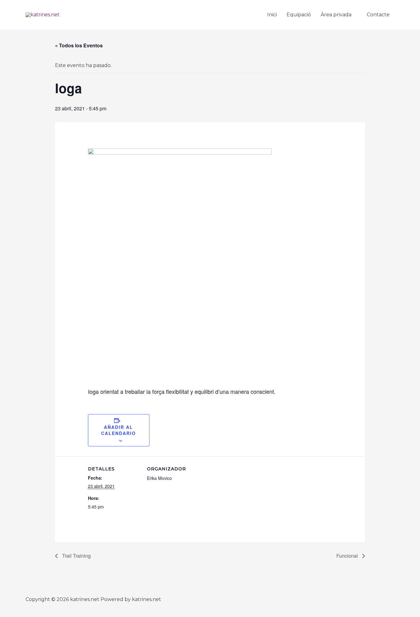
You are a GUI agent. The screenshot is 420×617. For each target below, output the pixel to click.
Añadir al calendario (118, 430)
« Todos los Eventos (79, 45)
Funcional (347, 555)
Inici (272, 15)
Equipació (299, 15)
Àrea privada (336, 15)
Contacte (378, 15)
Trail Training (76, 555)
